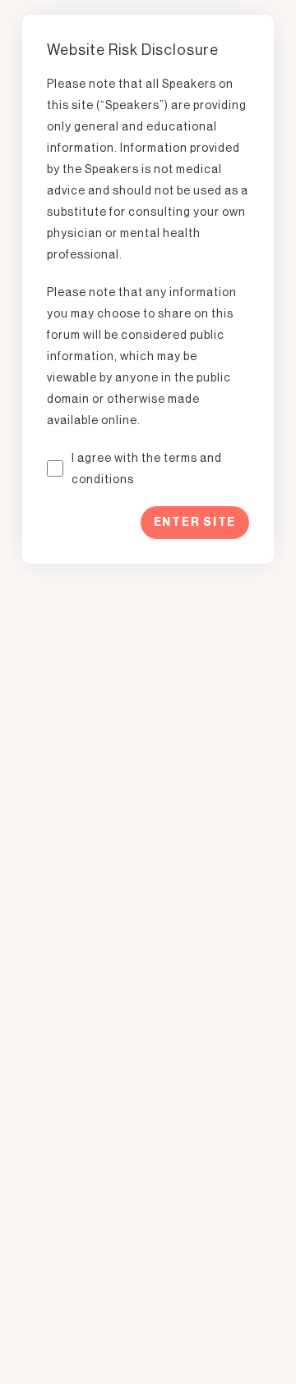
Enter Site (195, 522)
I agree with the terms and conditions (147, 468)
